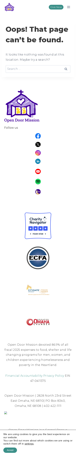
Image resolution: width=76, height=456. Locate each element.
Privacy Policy (53, 375)
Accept (10, 450)
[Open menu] (68, 7)
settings (29, 443)
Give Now (56, 7)
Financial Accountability (24, 375)
